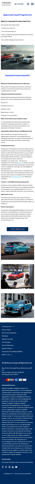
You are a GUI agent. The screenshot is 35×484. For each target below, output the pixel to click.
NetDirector (8, 473)
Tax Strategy (6, 342)
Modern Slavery (7, 348)
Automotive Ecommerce (22, 473)
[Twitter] (6, 467)
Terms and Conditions (9, 333)
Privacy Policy (6, 330)
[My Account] (28, 4)
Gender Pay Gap (7, 339)
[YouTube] (16, 467)
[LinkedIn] (12, 467)
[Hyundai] (18, 4)
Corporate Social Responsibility (12, 351)
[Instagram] (9, 467)
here (20, 163)
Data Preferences (8, 345)
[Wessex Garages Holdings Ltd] (6, 4)
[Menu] (32, 4)
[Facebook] (2, 467)
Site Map (5, 336)
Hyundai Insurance (16, 177)
